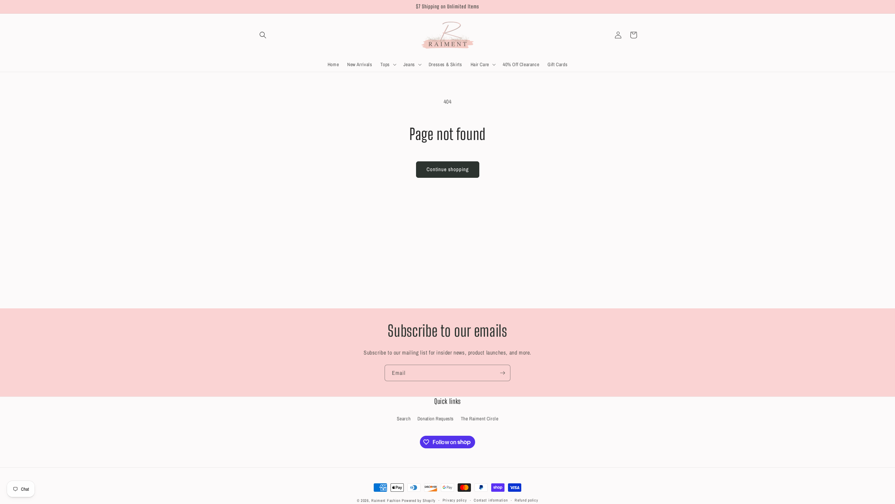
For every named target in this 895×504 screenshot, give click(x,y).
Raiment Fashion (386, 500)
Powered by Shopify (419, 500)
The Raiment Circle (480, 418)
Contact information (491, 500)
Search (404, 418)
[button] (263, 35)
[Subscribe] (502, 373)
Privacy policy (455, 500)
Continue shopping (448, 169)
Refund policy (526, 500)
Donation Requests (435, 418)
